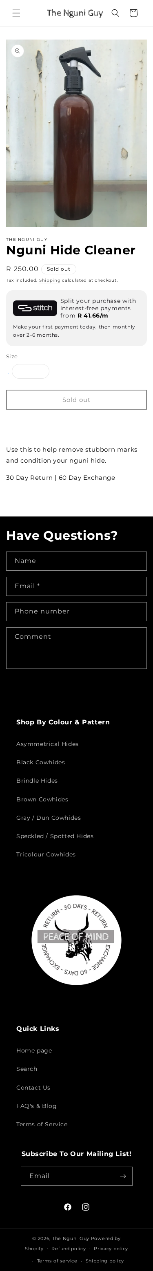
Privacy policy (111, 1248)
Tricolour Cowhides (46, 854)
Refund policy (68, 1248)
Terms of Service (42, 1124)
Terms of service (57, 1261)
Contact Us (33, 1087)
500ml (34, 373)
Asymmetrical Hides (47, 744)
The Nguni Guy (70, 1238)
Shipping (50, 280)
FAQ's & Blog (36, 1106)
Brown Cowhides (42, 799)
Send (31, 691)
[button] (16, 13)
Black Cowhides (40, 762)
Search (27, 1068)
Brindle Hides (37, 780)
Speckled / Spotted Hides (54, 836)
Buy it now (76, 424)
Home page (34, 1050)
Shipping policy (105, 1261)
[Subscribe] (123, 1176)
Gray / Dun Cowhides (48, 817)
